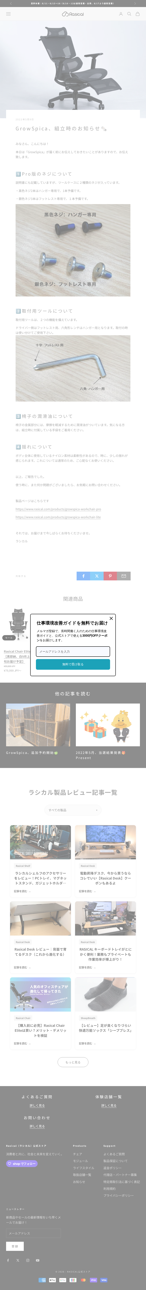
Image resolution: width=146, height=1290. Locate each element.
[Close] (111, 618)
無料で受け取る (73, 664)
